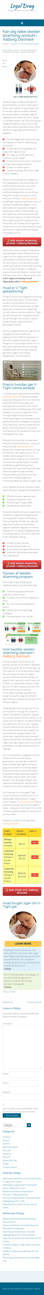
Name (6, 1073)
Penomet (7, 1153)
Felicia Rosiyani (33, 44)
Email (6, 1083)
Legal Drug (22, 6)
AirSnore (7, 1137)
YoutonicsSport (10, 1167)
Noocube (7, 1150)
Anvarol (6, 1140)
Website (6, 1092)
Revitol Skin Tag (10, 1160)
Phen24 (6, 1157)
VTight (12, 992)
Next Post (7, 1002)
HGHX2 (6, 1143)
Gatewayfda (14, 1289)
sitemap (37, 1289)
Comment (8, 1023)
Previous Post (34, 1002)
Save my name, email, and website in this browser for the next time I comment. (20, 1110)
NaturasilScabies (10, 1147)
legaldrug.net (28, 1289)
